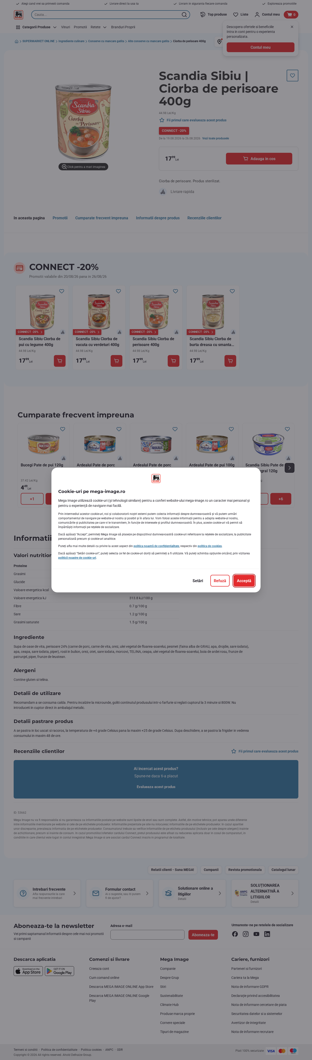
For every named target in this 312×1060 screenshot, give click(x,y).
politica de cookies (210, 546)
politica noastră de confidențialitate (156, 546)
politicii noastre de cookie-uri (77, 557)
